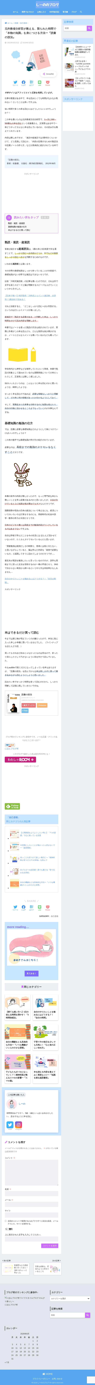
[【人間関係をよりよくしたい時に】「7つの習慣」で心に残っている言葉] (33, 838)
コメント (10, 1158)
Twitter (10, 1129)
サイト (8, 1211)
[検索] (89, 28)
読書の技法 (27, 694)
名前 (8, 1189)
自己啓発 (13, 817)
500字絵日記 (54, 12)
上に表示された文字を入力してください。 (23, 1235)
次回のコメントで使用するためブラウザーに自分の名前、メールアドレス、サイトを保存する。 (33, 1222)
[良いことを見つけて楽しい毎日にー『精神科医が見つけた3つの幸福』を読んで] (33, 863)
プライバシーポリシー (41, 1379)
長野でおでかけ (28, 12)
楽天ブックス (29, 705)
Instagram (18, 1129)
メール (9, 1200)
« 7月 (7, 1362)
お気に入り (41, 12)
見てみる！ (31, 973)
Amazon (42, 705)
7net (25, 711)
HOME (49, 1374)
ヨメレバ (32, 698)
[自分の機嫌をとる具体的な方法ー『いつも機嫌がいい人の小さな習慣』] (33, 888)
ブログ (74, 12)
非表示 (45, 217)
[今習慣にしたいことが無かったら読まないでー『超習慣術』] (33, 851)
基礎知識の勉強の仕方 (17, 227)
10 (12, 1348)
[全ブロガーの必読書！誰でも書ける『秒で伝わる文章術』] (33, 875)
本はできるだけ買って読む (19, 230)
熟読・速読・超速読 (16, 223)
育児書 (65, 12)
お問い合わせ (57, 1379)
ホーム (15, 12)
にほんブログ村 (12, 748)
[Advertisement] (31, 193)
